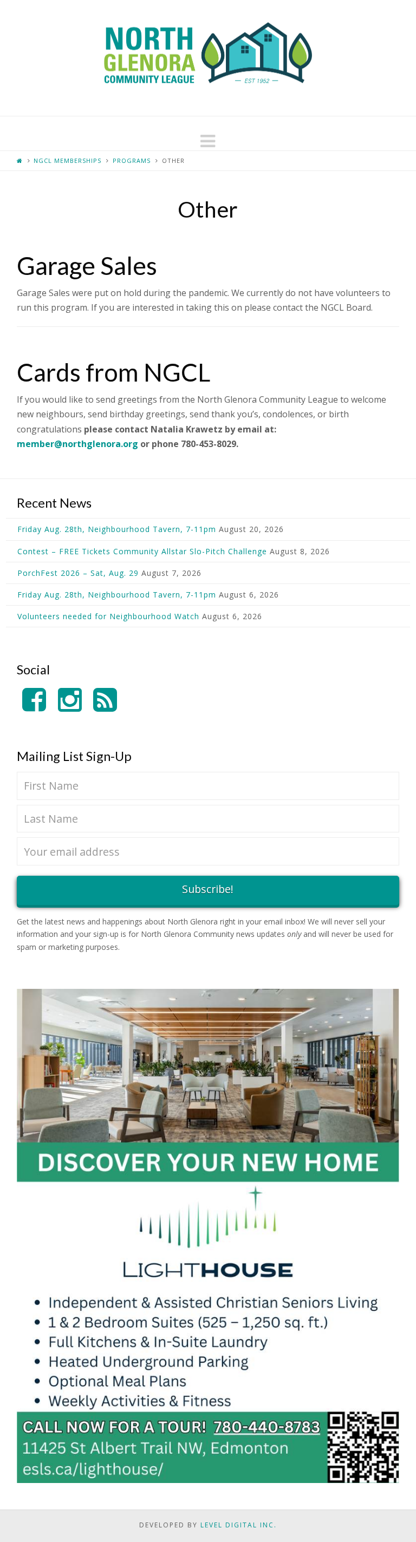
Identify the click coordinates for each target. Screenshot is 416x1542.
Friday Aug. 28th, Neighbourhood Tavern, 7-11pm (116, 529)
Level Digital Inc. (238, 1525)
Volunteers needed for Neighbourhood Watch (108, 616)
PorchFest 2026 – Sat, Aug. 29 (78, 573)
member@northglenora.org (77, 444)
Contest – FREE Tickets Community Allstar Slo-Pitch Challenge (142, 551)
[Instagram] (70, 700)
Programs (132, 160)
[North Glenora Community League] (208, 58)
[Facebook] (34, 700)
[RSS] (105, 700)
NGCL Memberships (67, 160)
